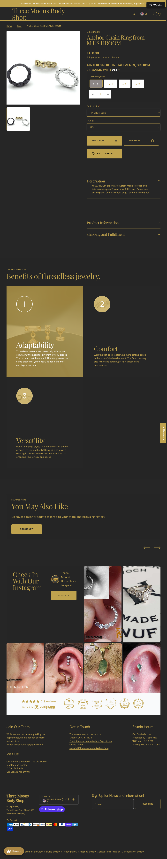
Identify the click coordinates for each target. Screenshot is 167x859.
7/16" (138, 83)
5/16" (96, 83)
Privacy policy (68, 854)
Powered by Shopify (16, 816)
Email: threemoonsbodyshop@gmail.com (89, 743)
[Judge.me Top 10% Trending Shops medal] (137, 706)
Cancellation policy (131, 854)
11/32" (110, 83)
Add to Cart (133, 140)
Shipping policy (85, 854)
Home (9, 26)
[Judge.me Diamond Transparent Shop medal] (68, 706)
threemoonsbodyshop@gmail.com (25, 747)
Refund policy (50, 854)
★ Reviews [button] (161, 433)
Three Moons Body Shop (18, 812)
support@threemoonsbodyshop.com (87, 750)
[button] (8, 14)
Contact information (107, 854)
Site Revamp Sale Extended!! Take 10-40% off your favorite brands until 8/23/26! (56, 3)
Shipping (91, 57)
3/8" (124, 83)
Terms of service (31, 854)
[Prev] (144, 551)
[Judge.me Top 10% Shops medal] (123, 706)
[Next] (155, 551)
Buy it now (98, 140)
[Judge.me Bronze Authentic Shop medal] (109, 706)
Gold (19, 26)
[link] (55, 585)
